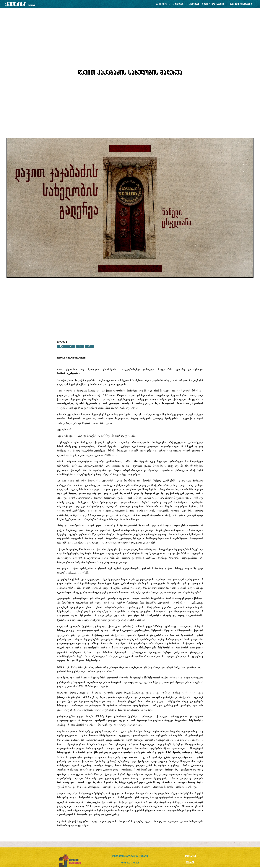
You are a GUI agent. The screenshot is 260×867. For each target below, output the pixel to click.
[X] (70, 346)
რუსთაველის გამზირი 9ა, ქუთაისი (130, 856)
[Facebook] (61, 346)
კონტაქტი (190, 856)
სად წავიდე (162, 4)
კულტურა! (178, 4)
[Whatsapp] (89, 346)
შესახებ (190, 862)
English (31, 5)
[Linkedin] (80, 346)
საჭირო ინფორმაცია (213, 4)
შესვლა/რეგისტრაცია (241, 4)
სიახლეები (193, 4)
